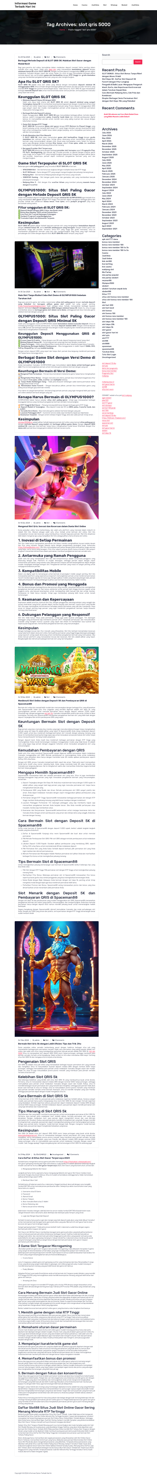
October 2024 (108, 185)
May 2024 (106, 199)
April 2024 (106, 201)
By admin (37, 57)
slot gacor (106, 330)
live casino (107, 267)
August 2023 (108, 223)
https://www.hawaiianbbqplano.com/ (32, 306)
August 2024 (108, 190)
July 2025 (106, 160)
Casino (84, 5)
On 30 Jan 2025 (24, 292)
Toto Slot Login (109, 354)
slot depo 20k (108, 324)
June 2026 (107, 135)
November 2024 (109, 182)
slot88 (105, 341)
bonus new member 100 (112, 245)
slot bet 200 (107, 305)
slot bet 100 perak (109, 408)
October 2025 (108, 152)
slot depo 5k (107, 327)
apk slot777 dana (110, 239)
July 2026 (106, 133)
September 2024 (110, 188)
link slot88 (107, 261)
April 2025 (106, 168)
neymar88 (106, 280)
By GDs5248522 (40, 1155)
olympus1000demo (25, 422)
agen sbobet (106, 398)
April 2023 (106, 226)
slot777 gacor (107, 403)
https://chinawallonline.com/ (29, 547)
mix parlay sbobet (110, 278)
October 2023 (108, 218)
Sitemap (114, 5)
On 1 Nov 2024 (23, 1040)
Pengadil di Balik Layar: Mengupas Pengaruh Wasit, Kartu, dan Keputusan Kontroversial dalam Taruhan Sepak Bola (122, 87)
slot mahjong (127, 395)
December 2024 (109, 179)
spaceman (106, 346)
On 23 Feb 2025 (24, 57)
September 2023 (109, 220)
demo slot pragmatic (110, 368)
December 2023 (109, 212)
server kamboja (107, 413)
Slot (105, 5)
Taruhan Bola (108, 352)
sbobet (105, 286)
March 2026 (107, 144)
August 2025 (108, 157)
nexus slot (106, 421)
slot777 (105, 338)
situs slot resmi (107, 389)
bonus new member (111, 242)
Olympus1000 (108, 283)
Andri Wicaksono (111, 114)
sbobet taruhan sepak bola (114, 289)
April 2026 (106, 141)
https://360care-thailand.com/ (114, 418)
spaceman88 (108, 349)
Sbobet (124, 5)
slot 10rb (105, 410)
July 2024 (106, 193)
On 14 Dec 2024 (24, 697)
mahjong (105, 376)
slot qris (106, 335)
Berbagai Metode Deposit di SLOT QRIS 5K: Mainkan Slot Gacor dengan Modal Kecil (54, 62)
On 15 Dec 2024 (24, 523)
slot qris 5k (49, 713)
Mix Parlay (106, 272)
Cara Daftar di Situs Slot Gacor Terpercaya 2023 (44, 1158)
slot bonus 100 (108, 313)
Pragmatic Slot (107, 373)
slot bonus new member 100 (114, 319)
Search (106, 55)
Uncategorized (57, 1155)
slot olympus (107, 405)
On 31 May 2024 (24, 1155)
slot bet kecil (108, 308)
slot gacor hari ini (110, 333)
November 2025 (109, 149)
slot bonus (107, 311)
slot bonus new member (113, 316)
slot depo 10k (108, 322)
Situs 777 (106, 294)
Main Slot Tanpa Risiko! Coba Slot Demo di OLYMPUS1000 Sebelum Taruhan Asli (52, 297)
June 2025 (107, 163)
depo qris (52, 69)
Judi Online (107, 258)
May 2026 (106, 138)
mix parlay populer (110, 275)
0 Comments (60, 57)
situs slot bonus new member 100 (117, 300)
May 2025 (106, 166)
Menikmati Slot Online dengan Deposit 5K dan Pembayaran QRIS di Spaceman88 (52, 702)
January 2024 (108, 209)
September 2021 (109, 229)
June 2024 (107, 196)
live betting (107, 264)
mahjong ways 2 (108, 382)
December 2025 (109, 146)
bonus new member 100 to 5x (115, 250)
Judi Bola (95, 5)
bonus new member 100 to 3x (115, 247)
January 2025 (108, 177)
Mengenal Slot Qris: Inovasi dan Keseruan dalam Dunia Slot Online (52, 526)
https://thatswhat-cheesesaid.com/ (77, 1162)
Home (75, 5)
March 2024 (107, 204)
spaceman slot (107, 423)
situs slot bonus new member (115, 297)
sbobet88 (106, 291)
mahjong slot (108, 269)
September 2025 (109, 155)
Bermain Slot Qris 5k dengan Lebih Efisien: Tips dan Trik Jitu (49, 1044)
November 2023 (109, 215)
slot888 (105, 344)
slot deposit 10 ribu (109, 363)
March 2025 (107, 171)
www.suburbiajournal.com (27, 1135)
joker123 (105, 400)
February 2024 (109, 207)
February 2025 (108, 174)
